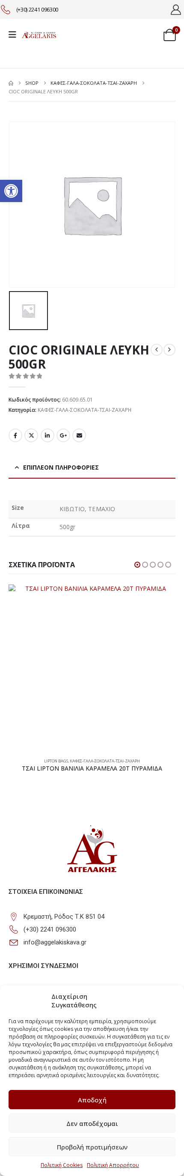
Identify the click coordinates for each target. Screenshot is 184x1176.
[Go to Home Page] (11, 83)
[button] (11, 191)
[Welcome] (176, 9)
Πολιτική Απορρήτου (113, 1165)
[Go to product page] (92, 667)
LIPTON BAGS (56, 761)
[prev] (157, 350)
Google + (63, 435)
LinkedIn (47, 435)
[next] (169, 350)
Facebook (15, 435)
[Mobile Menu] (15, 34)
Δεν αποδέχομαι (92, 1123)
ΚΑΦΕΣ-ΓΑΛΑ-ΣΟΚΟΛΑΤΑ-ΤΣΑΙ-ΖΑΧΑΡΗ (84, 410)
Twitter (31, 435)
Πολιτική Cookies (62, 1165)
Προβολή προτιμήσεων (92, 1147)
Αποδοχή (92, 1100)
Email (79, 435)
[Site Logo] (39, 35)
